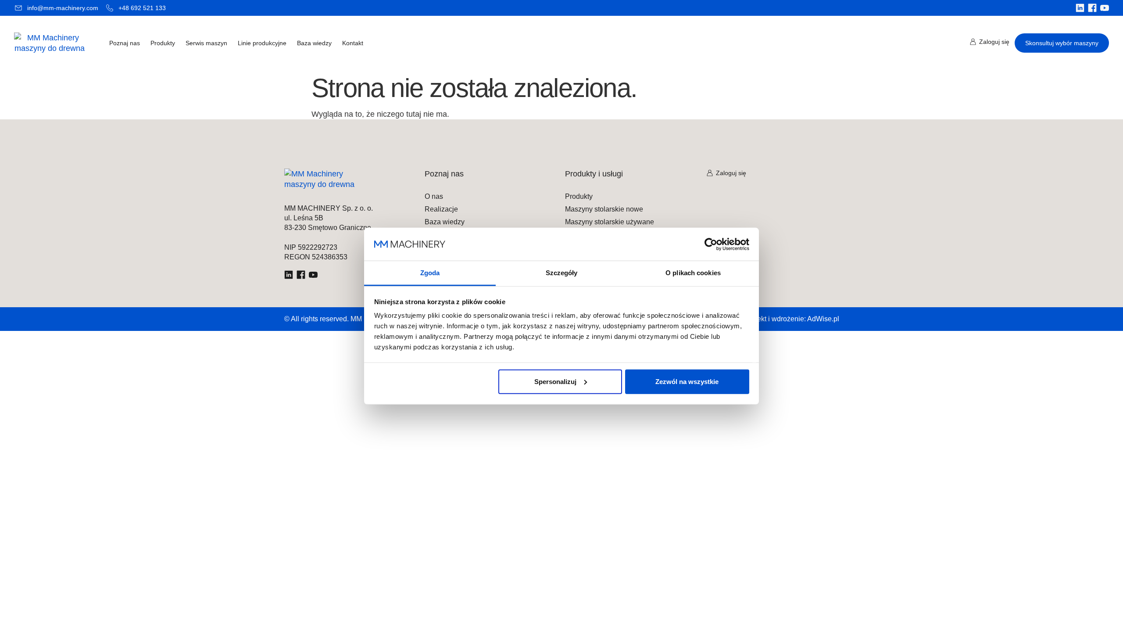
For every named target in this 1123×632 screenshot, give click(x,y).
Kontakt (352, 43)
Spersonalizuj (555, 381)
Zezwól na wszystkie (687, 381)
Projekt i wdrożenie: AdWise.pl (791, 319)
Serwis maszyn (206, 43)
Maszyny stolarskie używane (609, 222)
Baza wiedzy (314, 43)
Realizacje (441, 209)
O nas (434, 196)
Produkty (162, 43)
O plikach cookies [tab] (693, 272)
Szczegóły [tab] (562, 272)
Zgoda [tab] (430, 272)
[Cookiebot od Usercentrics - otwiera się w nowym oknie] (710, 244)
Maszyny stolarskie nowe (604, 209)
